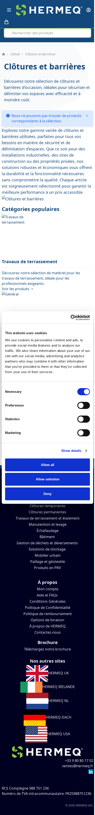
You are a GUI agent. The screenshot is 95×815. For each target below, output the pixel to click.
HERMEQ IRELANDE (58, 686)
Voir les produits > (17, 288)
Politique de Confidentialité (47, 607)
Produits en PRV (47, 567)
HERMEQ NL (58, 700)
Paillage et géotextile (47, 561)
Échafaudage (48, 530)
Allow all (47, 465)
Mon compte (47, 589)
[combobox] (47, 33)
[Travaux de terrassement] (47, 236)
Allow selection (47, 479)
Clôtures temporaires (47, 505)
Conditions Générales (48, 601)
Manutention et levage (47, 524)
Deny (47, 494)
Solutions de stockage (47, 549)
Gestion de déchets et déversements (48, 543)
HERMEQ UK (58, 673)
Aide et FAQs (48, 595)
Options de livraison (47, 619)
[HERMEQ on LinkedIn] (90, 771)
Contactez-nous (47, 632)
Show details (71, 451)
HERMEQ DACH (58, 717)
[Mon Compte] (88, 10)
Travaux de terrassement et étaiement (48, 518)
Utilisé (15, 54)
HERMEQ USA (58, 733)
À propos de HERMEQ (47, 626)
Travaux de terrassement (29, 262)
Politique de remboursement (47, 613)
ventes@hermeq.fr (77, 765)
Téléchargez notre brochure (47, 649)
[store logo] (49, 10)
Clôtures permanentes (47, 512)
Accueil (3, 54)
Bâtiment (48, 536)
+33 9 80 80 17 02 (79, 760)
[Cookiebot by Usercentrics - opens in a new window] (70, 317)
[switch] (83, 405)
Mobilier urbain (48, 555)
